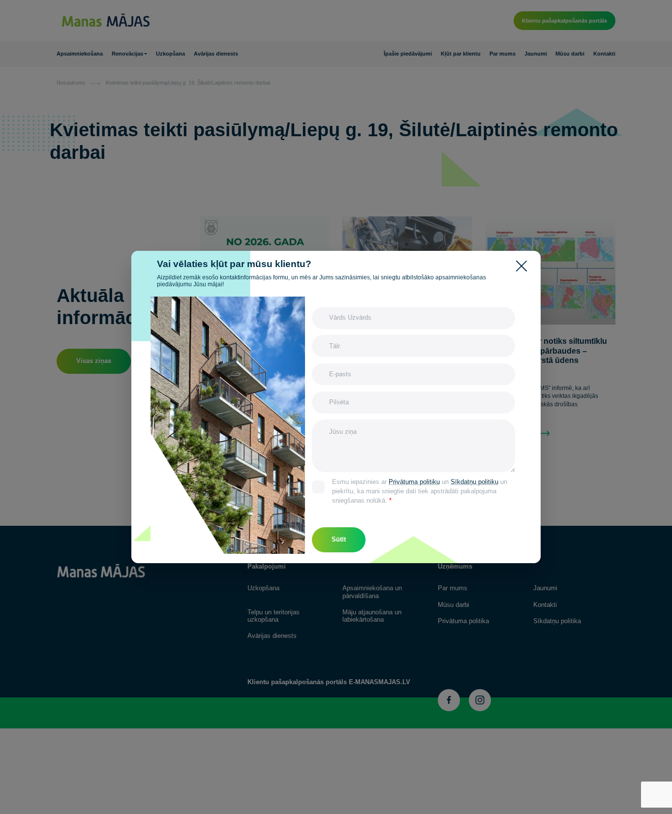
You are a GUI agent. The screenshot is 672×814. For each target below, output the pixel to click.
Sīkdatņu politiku (474, 482)
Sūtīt (339, 539)
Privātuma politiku (414, 482)
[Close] (524, 265)
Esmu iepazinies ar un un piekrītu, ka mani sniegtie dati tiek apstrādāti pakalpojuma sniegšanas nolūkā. (419, 491)
